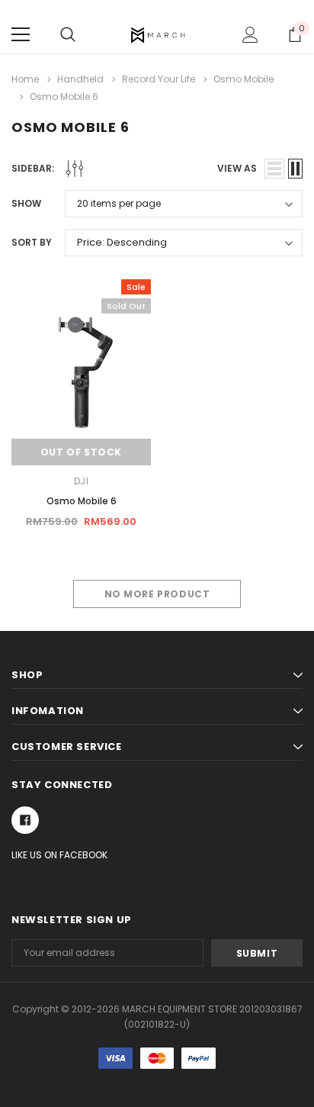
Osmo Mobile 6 (81, 500)
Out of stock (81, 452)
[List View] (274, 169)
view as (237, 168)
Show (26, 203)
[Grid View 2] (295, 169)
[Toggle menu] (20, 34)
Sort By (31, 242)
